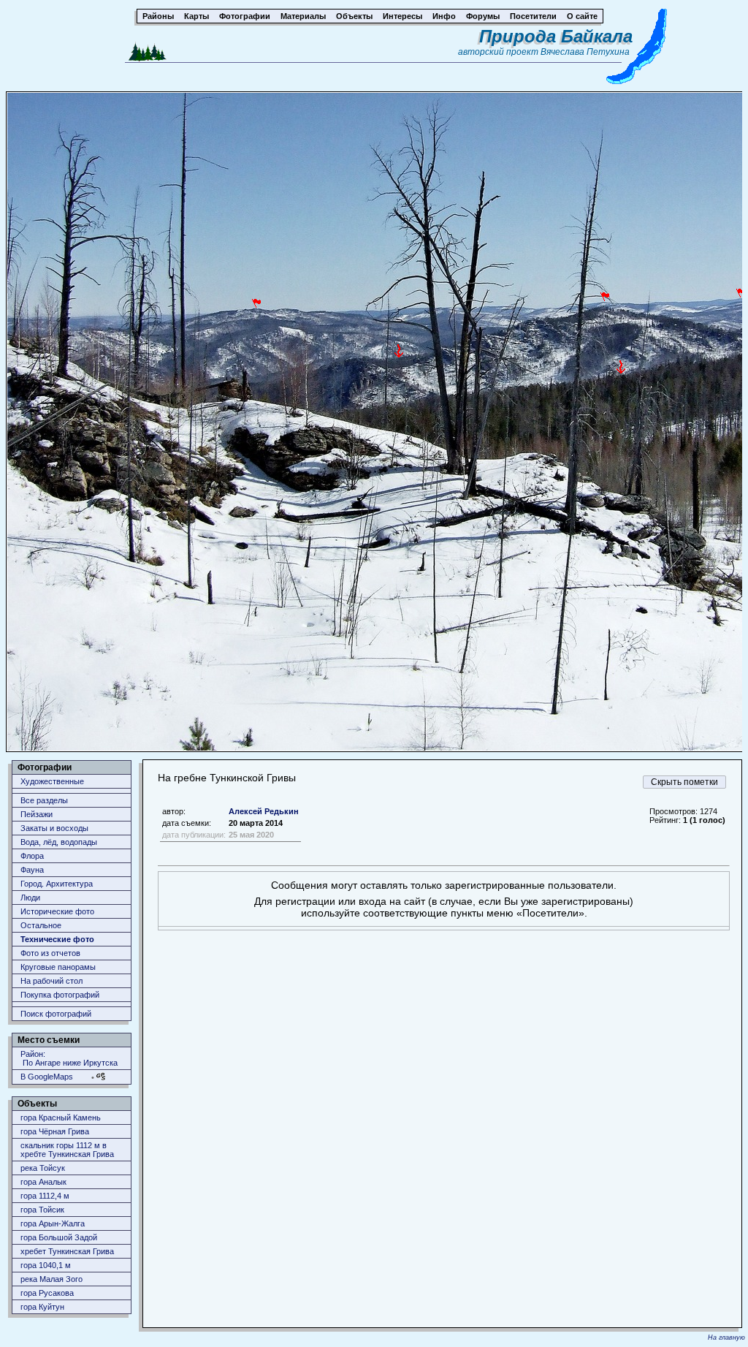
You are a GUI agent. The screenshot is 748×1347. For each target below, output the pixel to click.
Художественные (52, 781)
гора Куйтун (42, 1306)
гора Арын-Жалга (52, 1223)
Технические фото (57, 939)
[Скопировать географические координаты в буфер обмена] (100, 1076)
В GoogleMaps (46, 1076)
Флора (32, 855)
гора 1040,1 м (45, 1265)
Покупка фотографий (59, 994)
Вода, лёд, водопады (58, 842)
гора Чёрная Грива (54, 1131)
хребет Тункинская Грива (67, 1251)
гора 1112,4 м (44, 1195)
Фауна (32, 869)
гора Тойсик (42, 1209)
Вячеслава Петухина (585, 52)
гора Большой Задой (58, 1237)
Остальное (40, 925)
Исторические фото (57, 911)
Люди (30, 897)
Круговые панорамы (58, 967)
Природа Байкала (556, 36)
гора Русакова (47, 1293)
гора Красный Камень (60, 1117)
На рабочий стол (51, 980)
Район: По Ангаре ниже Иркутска (69, 1058)
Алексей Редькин (264, 811)
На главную (726, 1337)
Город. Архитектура (56, 883)
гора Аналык (43, 1181)
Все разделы (44, 800)
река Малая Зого (51, 1279)
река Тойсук (42, 1168)
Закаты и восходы (54, 828)
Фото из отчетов (50, 953)
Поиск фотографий (55, 1013)
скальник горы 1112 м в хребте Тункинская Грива (67, 1149)
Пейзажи (36, 814)
